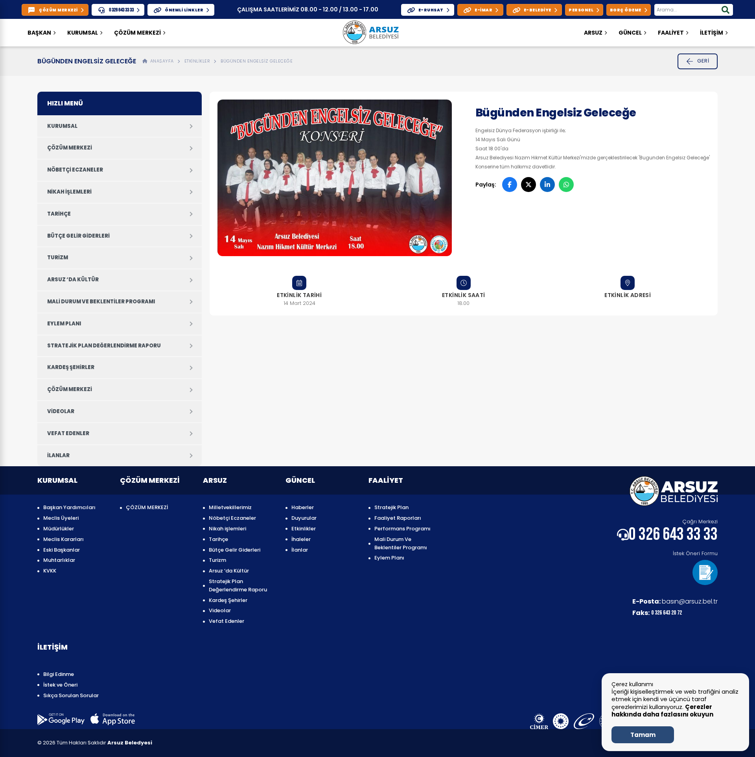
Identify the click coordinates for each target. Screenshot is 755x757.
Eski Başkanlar (61, 550)
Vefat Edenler (68, 433)
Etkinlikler (197, 61)
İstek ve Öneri (60, 685)
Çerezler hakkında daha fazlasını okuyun (662, 711)
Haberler (302, 507)
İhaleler (301, 539)
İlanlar (58, 455)
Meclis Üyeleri (61, 518)
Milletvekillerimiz (230, 507)
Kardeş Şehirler (70, 367)
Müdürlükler (58, 528)
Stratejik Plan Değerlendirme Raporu (104, 345)
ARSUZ (593, 33)
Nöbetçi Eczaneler (75, 170)
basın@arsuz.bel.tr (675, 601)
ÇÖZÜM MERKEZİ (137, 33)
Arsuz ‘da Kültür (73, 279)
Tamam (643, 735)
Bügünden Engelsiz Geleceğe (257, 61)
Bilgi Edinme (58, 674)
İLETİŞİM (711, 33)
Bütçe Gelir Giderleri (78, 236)
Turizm (57, 257)
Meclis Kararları (63, 539)
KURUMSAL (82, 33)
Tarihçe (59, 214)
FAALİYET (671, 33)
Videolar (60, 411)
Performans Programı (402, 528)
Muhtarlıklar (59, 560)
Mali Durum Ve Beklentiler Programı (101, 301)
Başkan (39, 33)
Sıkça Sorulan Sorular (71, 695)
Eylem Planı (64, 323)
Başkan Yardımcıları (69, 507)
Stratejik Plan (391, 507)
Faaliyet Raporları (397, 518)
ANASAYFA (160, 61)
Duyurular (304, 518)
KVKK (49, 570)
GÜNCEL (630, 33)
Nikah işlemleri (69, 192)
